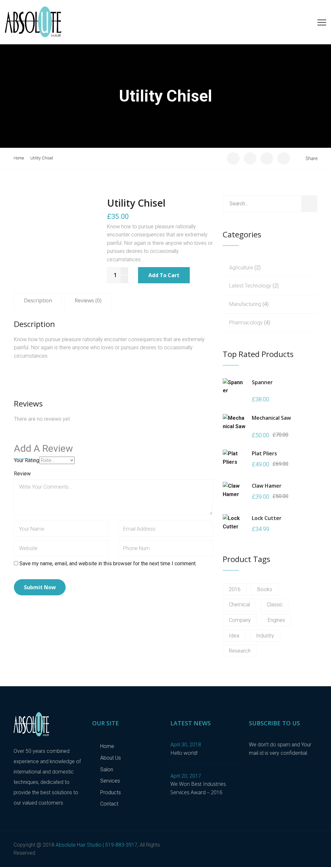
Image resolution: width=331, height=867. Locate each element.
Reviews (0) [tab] (88, 300)
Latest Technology (250, 286)
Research (240, 651)
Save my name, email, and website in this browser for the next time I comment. (108, 563)
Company (240, 620)
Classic (275, 604)
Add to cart (163, 275)
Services (110, 781)
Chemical (239, 604)
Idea (234, 636)
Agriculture (241, 268)
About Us (110, 758)
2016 (234, 589)
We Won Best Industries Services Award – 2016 (198, 788)
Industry (265, 636)
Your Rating (26, 460)
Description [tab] (38, 300)
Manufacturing (245, 304)
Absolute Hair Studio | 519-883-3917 (96, 845)
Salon (106, 769)
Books (264, 589)
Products (110, 792)
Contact (109, 804)
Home (19, 158)
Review (22, 474)
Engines (276, 620)
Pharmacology (246, 323)
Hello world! (184, 752)
